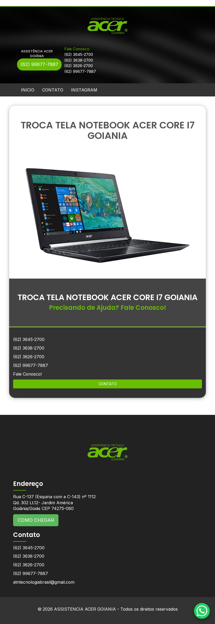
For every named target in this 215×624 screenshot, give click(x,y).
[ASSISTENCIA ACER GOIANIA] (107, 448)
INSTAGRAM (84, 90)
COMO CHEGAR (36, 520)
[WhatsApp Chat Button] (202, 611)
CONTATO (52, 90)
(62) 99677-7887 (39, 64)
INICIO (27, 90)
